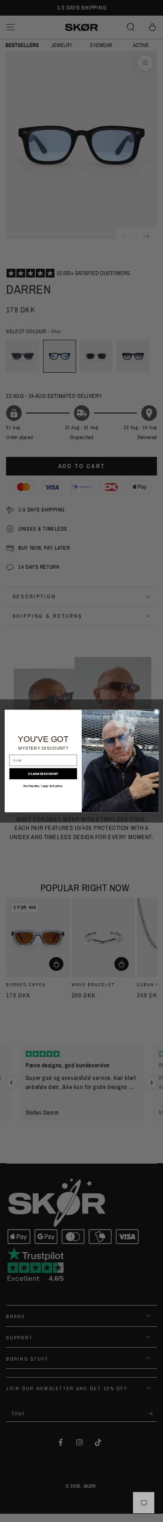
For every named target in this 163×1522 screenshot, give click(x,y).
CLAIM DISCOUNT (43, 773)
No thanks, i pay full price (43, 785)
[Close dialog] (156, 712)
